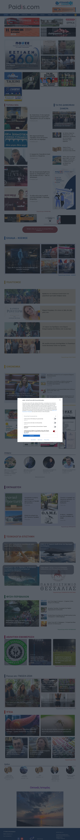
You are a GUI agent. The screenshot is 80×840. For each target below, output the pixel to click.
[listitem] (40, 416)
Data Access (40, 439)
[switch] (54, 419)
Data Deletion (33, 439)
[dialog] (40, 420)
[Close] (60, 400)
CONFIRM (31, 435)
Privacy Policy (46, 439)
